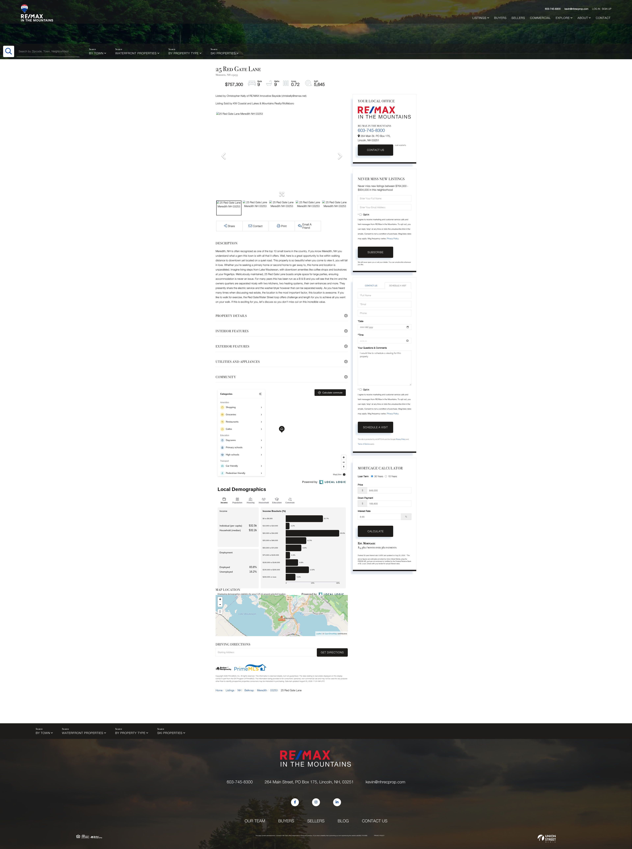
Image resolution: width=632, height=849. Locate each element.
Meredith (262, 690)
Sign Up (606, 8)
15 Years (392, 476)
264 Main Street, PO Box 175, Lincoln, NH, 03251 (309, 782)
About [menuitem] (583, 18)
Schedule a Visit (397, 285)
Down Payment (365, 497)
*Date (360, 321)
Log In (596, 8)
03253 (273, 690)
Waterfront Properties (136, 53)
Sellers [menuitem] (518, 18)
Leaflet (318, 634)
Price (360, 484)
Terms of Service (364, 444)
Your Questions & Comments (372, 347)
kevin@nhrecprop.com (576, 8)
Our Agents (400, 145)
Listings (230, 690)
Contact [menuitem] (603, 18)
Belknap (249, 690)
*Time (360, 334)
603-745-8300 (553, 8)
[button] (8, 51)
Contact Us (375, 150)
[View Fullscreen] (220, 611)
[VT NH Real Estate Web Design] (547, 839)
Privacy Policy (392, 238)
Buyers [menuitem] (500, 18)
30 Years (378, 476)
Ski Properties (223, 53)
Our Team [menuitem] (255, 821)
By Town (96, 53)
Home (219, 690)
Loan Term (363, 476)
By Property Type (184, 53)
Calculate (376, 531)
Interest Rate (364, 511)
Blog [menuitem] (343, 821)
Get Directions (332, 652)
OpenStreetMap (331, 634)
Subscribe (375, 252)
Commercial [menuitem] (540, 18)
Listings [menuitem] (479, 18)
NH (239, 690)
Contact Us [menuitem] (374, 821)
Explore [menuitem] (563, 18)
